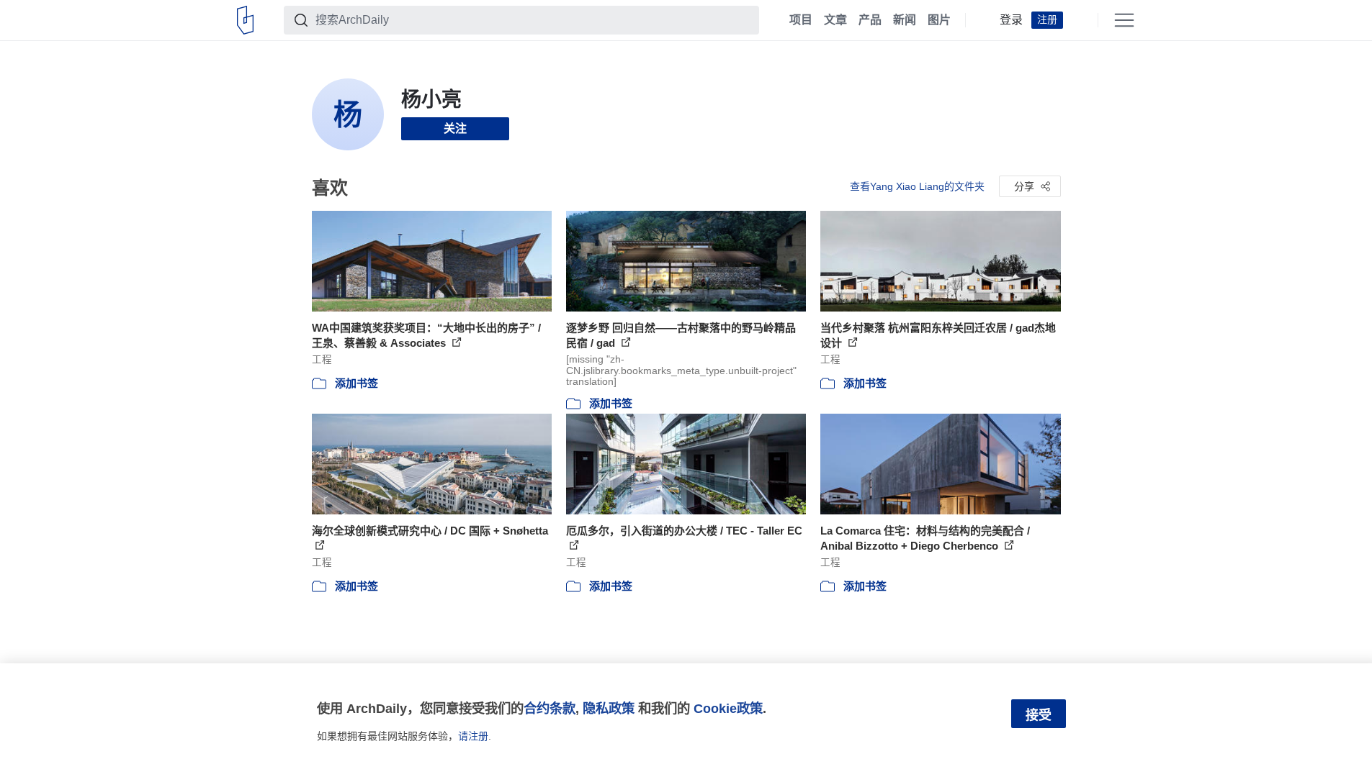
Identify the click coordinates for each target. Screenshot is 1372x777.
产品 (870, 20)
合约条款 (549, 708)
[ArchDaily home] (245, 20)
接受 (1039, 715)
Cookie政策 (728, 708)
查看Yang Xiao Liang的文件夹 (917, 186)
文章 (835, 20)
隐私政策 (609, 708)
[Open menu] (1124, 20)
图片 (939, 20)
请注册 (473, 736)
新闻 (904, 20)
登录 (1011, 20)
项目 (800, 20)
